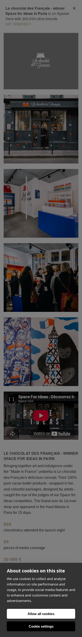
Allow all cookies (41, 614)
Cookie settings (41, 626)
